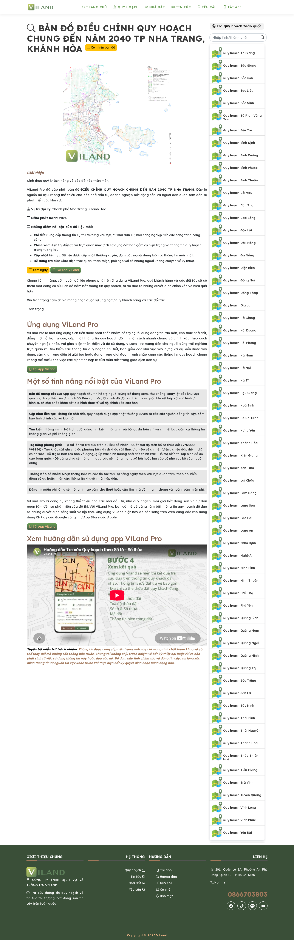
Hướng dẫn (168, 877)
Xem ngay (40, 270)
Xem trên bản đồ (102, 47)
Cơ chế (164, 889)
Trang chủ (96, 7)
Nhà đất (156, 7)
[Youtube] (263, 906)
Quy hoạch (128, 7)
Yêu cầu (209, 7)
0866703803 (248, 894)
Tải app (234, 7)
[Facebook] (231, 906)
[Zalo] (252, 906)
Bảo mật (166, 896)
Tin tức (183, 7)
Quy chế (165, 883)
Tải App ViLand (67, 270)
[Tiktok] (242, 906)
